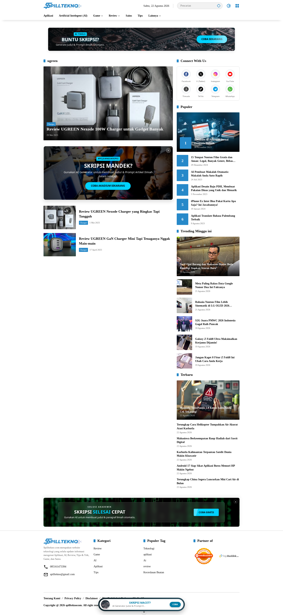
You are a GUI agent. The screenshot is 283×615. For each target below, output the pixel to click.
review (147, 566)
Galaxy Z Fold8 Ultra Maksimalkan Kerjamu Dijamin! (216, 341)
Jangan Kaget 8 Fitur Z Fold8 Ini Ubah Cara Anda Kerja (214, 359)
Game (97, 554)
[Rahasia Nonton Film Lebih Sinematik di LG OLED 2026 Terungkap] (184, 305)
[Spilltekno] (63, 5)
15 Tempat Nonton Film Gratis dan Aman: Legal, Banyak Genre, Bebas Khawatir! (212, 159)
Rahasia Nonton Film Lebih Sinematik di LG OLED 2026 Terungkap (212, 304)
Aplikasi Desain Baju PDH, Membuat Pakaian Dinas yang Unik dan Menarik (214, 188)
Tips (96, 572)
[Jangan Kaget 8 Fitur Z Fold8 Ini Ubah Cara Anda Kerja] (184, 360)
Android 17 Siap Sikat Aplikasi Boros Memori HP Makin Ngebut (206, 467)
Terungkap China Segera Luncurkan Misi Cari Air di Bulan (208, 481)
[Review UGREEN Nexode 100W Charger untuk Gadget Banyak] (108, 103)
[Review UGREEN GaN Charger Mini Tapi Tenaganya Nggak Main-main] (60, 244)
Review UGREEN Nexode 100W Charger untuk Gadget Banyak (105, 129)
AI (95, 560)
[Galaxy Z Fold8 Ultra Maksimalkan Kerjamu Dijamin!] (184, 342)
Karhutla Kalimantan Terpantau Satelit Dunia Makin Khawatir (204, 454)
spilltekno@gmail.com (62, 574)
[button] (219, 6)
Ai (144, 560)
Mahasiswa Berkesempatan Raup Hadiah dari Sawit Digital (207, 440)
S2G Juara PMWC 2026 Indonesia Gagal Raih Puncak (215, 322)
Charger (51, 124)
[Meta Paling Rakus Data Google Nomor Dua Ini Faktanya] (184, 287)
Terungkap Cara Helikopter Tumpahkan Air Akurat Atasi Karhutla (207, 426)
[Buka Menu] (237, 5)
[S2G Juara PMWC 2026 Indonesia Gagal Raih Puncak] (184, 324)
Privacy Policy (72, 598)
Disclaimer (91, 598)
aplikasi (147, 554)
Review (98, 548)
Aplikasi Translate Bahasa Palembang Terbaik (213, 217)
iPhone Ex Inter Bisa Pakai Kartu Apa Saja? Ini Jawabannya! (213, 203)
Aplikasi (98, 566)
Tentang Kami (52, 598)
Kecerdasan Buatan (153, 572)
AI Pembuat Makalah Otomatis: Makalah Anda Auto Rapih (210, 173)
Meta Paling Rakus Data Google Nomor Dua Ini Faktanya (214, 285)
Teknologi (148, 548)
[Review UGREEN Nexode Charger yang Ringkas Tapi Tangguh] (60, 217)
